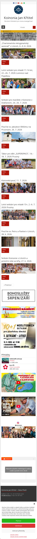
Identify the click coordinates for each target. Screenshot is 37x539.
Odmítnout (18, 526)
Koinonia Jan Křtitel (18, 18)
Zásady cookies (14, 534)
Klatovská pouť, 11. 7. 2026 (14, 180)
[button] (34, 504)
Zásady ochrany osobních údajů (18, 536)
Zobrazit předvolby (18, 531)
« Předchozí (7, 285)
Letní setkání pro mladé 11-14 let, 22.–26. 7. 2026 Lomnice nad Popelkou (17, 73)
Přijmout (18, 521)
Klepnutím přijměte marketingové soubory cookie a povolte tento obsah (18, 470)
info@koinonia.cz (6, 495)
